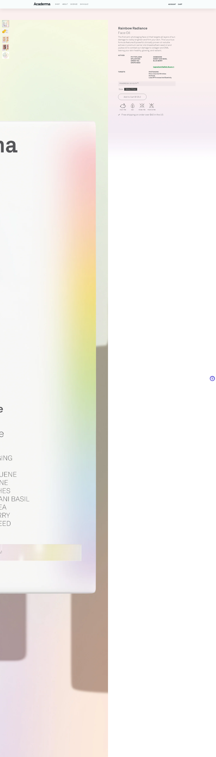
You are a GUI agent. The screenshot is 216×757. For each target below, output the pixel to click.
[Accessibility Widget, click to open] (212, 378)
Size (121, 89)
